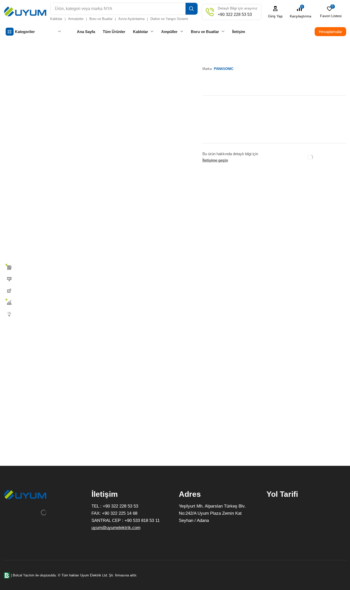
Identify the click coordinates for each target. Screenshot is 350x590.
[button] (275, 12)
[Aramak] (192, 9)
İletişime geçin (215, 160)
